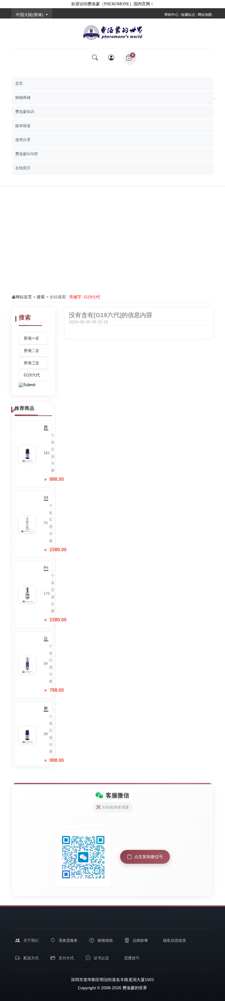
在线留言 (22, 168)
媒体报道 (22, 126)
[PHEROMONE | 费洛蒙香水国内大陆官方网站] (112, 31)
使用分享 (22, 140)
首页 (19, 83)
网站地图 (205, 15)
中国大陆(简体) (29, 14)
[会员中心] (111, 58)
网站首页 (24, 297)
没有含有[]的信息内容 (110, 315)
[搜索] (95, 58)
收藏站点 (188, 15)
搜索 (41, 297)
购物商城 (22, 97)
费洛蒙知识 (24, 111)
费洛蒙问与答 (26, 154)
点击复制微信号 (148, 856)
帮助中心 (171, 15)
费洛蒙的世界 (134, 987)
